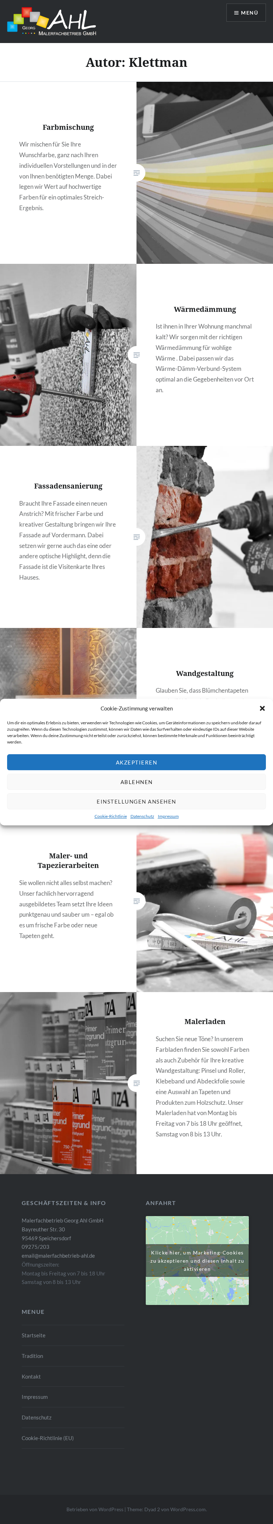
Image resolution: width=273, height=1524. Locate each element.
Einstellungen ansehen (136, 801)
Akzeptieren (136, 762)
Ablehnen (137, 782)
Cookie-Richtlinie (111, 816)
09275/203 (35, 1246)
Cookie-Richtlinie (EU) (48, 1438)
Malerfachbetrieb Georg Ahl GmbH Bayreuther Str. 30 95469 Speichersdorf (62, 1229)
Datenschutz (142, 816)
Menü (249, 13)
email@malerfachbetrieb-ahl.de (58, 1255)
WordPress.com (188, 1509)
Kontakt (31, 1376)
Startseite (34, 1335)
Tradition (32, 1356)
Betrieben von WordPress (94, 1509)
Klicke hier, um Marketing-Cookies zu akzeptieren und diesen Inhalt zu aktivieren (197, 1260)
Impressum (168, 816)
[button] (262, 708)
